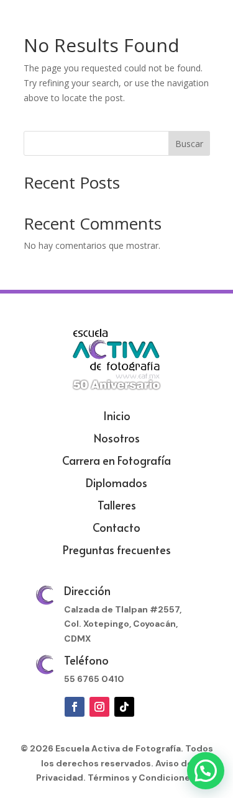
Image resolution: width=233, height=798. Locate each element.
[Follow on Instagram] (99, 707)
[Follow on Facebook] (75, 707)
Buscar (189, 144)
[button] (205, 770)
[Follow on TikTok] (124, 707)
